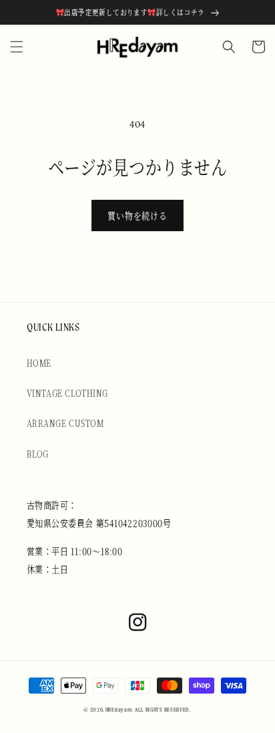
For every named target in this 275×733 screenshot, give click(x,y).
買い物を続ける (137, 215)
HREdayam (118, 710)
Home (39, 363)
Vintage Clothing (67, 393)
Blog (37, 453)
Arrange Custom (65, 423)
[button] (16, 46)
